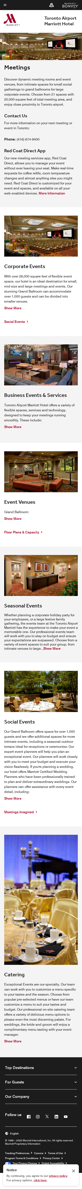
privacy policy (58, 1175)
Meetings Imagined (19, 812)
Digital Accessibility (53, 1163)
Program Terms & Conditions (21, 1158)
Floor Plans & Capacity (22, 532)
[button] (51, 5)
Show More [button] (12, 308)
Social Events (15, 322)
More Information (53, 193)
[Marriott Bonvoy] (68, 5)
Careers (38, 1153)
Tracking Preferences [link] (17, 1153)
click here (40, 1180)
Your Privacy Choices (24, 1163)
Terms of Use (55, 1153)
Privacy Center (51, 1158)
